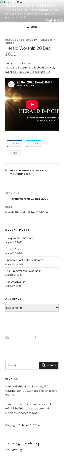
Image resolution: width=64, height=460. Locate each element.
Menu (34, 26)
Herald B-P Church (31, 5)
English (51, 20)
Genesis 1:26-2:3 (16, 71)
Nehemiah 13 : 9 (15, 281)
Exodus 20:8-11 (39, 71)
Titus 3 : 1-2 (12, 249)
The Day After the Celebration (23, 270)
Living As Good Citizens (19, 238)
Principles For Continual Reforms (24, 260)
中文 (60, 20)
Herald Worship (22, 170)
